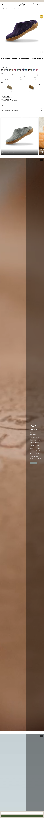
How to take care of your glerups (10, 110)
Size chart (4, 105)
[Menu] (2, 5)
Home (2, 8)
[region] (22, 136)
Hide (41, 159)
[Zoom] (42, 52)
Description (5, 108)
